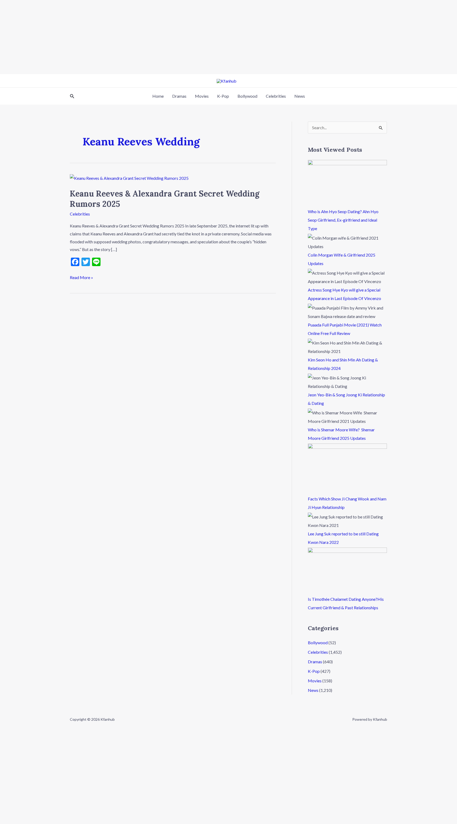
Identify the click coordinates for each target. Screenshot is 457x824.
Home (158, 95)
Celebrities (276, 95)
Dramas (179, 95)
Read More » (81, 277)
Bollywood (247, 95)
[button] (72, 96)
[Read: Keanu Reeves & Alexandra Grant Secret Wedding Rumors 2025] (129, 177)
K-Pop (223, 95)
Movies (202, 95)
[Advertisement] (158, 37)
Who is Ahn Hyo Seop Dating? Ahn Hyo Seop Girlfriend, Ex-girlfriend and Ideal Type (343, 220)
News (299, 95)
